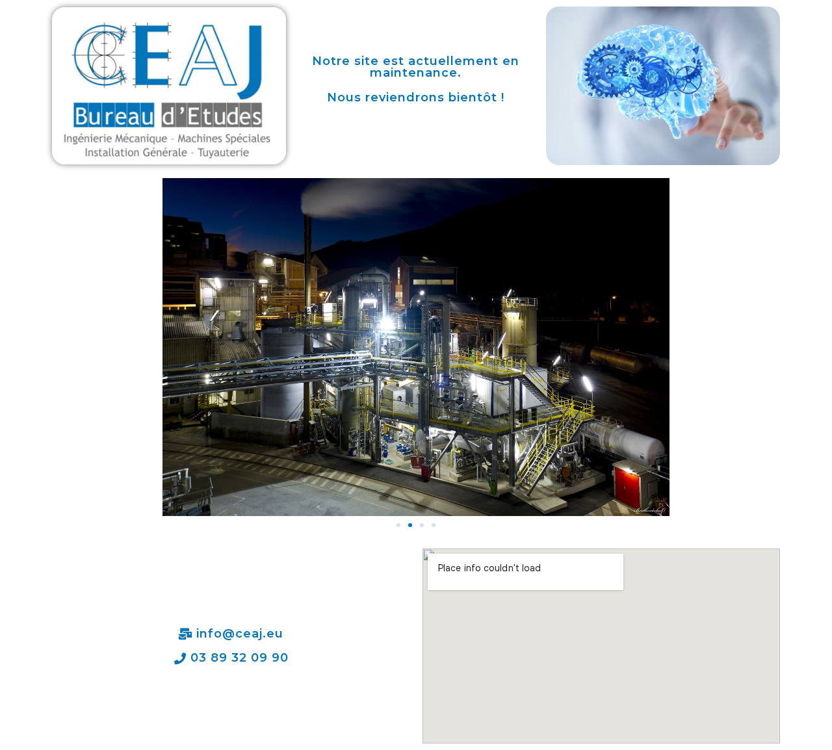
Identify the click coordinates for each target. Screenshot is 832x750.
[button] (398, 525)
